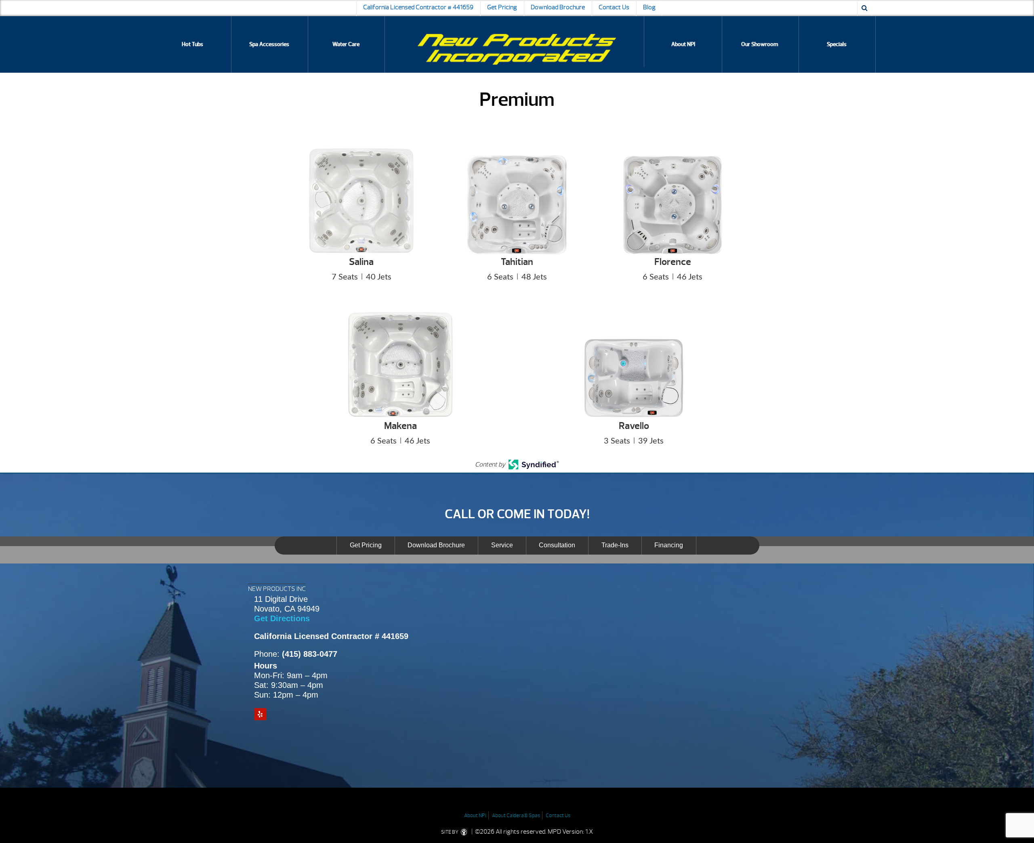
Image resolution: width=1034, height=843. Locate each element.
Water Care (345, 44)
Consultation (557, 545)
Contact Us (614, 7)
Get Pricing (502, 7)
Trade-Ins (614, 545)
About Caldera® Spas (516, 815)
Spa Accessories (269, 44)
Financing (668, 545)
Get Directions (282, 618)
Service (502, 545)
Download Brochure (558, 7)
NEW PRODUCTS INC (277, 589)
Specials (837, 44)
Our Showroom (759, 44)
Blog (649, 7)
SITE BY (450, 832)
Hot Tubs (192, 44)
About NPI (683, 44)
